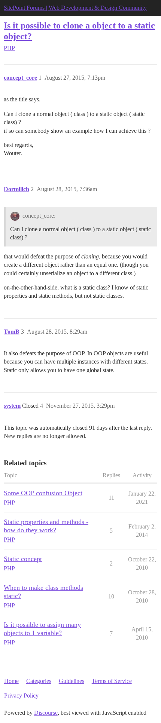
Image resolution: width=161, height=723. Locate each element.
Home (11, 681)
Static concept (23, 559)
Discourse (46, 713)
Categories (38, 681)
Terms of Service (112, 681)
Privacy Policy (21, 695)
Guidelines (71, 681)
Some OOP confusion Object (43, 493)
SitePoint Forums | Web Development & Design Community (75, 7)
